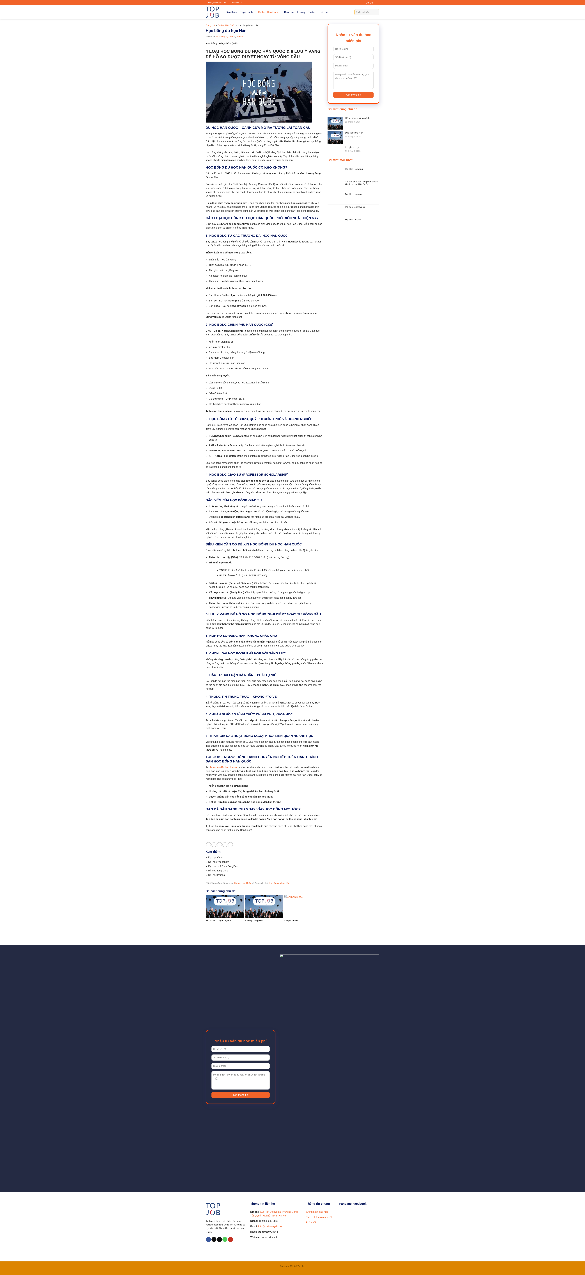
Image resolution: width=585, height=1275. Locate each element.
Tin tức (312, 12)
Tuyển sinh (246, 12)
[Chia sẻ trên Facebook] (208, 844)
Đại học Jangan (353, 219)
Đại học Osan (215, 857)
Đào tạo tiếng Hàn (354, 132)
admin (240, 36)
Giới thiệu (231, 12)
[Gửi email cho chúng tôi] (219, 1239)
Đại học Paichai (216, 875)
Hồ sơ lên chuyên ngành (357, 118)
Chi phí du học (352, 147)
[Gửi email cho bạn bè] (219, 844)
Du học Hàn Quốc (268, 12)
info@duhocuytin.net (270, 1226)
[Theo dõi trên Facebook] (208, 1239)
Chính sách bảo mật (317, 1212)
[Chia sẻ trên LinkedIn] (230, 844)
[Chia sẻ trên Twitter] (213, 844)
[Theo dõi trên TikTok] (213, 1239)
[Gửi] (376, 12)
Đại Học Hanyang (354, 169)
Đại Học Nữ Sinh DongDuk (223, 866)
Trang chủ (210, 25)
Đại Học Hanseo (353, 194)
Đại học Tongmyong (355, 207)
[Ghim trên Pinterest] (224, 844)
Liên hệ (323, 12)
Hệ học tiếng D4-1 (218, 870)
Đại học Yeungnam (218, 862)
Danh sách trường (294, 12)
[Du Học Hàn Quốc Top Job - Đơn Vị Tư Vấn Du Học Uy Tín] (213, 12)
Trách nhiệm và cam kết (319, 1217)
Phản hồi (311, 1222)
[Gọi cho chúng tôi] (224, 1239)
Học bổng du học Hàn (278, 883)
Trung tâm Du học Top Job (224, 767)
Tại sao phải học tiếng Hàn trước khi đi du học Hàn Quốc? (361, 183)
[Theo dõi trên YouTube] (230, 1239)
